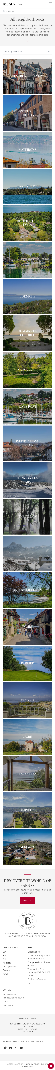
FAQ (30, 983)
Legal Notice (34, 952)
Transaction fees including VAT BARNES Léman (39, 972)
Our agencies (9, 966)
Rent (5, 955)
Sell (4, 959)
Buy (5, 952)
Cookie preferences (37, 979)
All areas (7, 963)
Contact (7, 1001)
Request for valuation (13, 997)
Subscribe (27, 900)
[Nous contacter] (51, 1066)
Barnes (6, 970)
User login (8, 1005)
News (5, 974)
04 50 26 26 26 (27, 1032)
